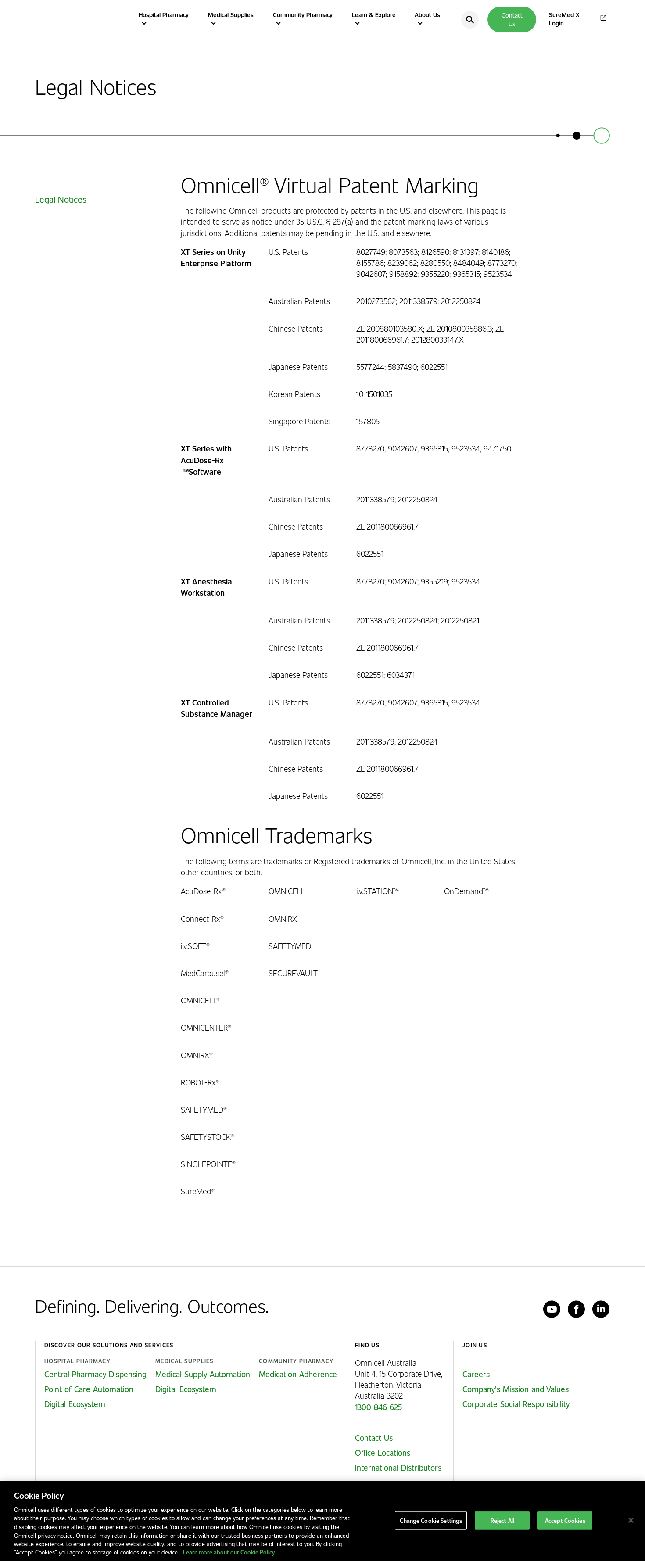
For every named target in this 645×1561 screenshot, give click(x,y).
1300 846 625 (378, 1407)
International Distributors (398, 1467)
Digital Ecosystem (74, 1404)
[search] (470, 20)
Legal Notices (60, 199)
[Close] (631, 1520)
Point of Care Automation (88, 1389)
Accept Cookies (565, 1520)
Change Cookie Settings (431, 1520)
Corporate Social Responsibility (516, 1404)
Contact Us (512, 19)
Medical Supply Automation (202, 1374)
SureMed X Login (564, 19)
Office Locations (382, 1452)
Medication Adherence (298, 1374)
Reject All (502, 1520)
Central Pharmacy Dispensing (95, 1374)
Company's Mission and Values (515, 1389)
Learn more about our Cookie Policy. (229, 1552)
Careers (476, 1374)
